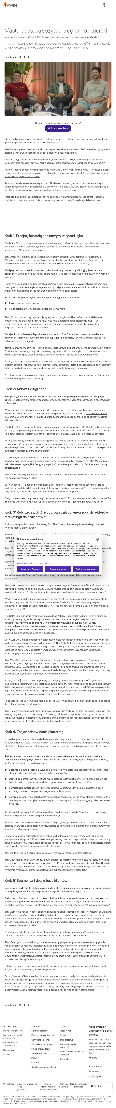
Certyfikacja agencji (40, 1040)
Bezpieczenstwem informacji (78, 1085)
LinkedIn (96, 1071)
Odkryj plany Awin (58, 128)
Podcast (35, 1058)
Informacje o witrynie (63, 1085)
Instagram (96, 1076)
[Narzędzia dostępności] (104, 5)
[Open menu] (111, 5)
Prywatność (8, 1084)
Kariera (63, 1035)
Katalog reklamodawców (42, 1035)
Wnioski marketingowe (42, 1044)
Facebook (97, 1066)
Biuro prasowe (66, 1040)
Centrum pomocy (39, 1031)
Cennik (6, 1054)
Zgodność (32, 1084)
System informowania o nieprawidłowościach (48, 1087)
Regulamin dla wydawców (20, 1087)
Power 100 (36, 1062)
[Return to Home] (10, 5)
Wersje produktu (39, 1053)
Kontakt (93, 1057)
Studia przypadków (40, 1049)
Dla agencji (8, 1050)
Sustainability (66, 1059)
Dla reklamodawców (12, 1031)
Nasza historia (66, 1031)
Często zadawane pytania (43, 1067)
